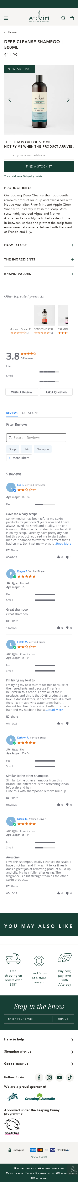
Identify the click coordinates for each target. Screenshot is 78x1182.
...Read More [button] (62, 543)
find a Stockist (39, 167)
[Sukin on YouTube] (59, 1077)
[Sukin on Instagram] (49, 1077)
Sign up (63, 1019)
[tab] (21, 392)
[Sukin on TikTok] (70, 1077)
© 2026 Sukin (39, 1156)
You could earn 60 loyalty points (23, 176)
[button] (14, 550)
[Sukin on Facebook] (39, 1077)
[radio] (12, 449)
